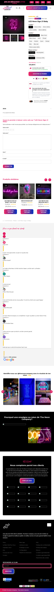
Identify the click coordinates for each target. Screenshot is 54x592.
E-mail (5, 158)
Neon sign (22, 542)
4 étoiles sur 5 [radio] (11, 130)
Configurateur (23, 550)
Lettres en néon (23, 545)
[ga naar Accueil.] (3, 220)
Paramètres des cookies (42, 557)
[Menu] (50, 8)
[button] (4, 233)
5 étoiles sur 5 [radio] (13, 130)
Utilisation (32, 55)
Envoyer (8, 571)
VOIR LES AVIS (27, 480)
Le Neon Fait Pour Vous (9, 545)
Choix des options (10, 211)
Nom (4, 152)
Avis (4, 550)
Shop (4, 542)
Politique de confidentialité (43, 545)
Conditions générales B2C (43, 552)
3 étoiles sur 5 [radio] (8, 130)
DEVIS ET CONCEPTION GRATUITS (36, 8)
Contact (5, 555)
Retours (38, 550)
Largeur (31, 24)
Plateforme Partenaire (25, 552)
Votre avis (6, 133)
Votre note (6, 127)
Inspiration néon (7, 547)
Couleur (31, 33)
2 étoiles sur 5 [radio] (6, 130)
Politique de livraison (41, 547)
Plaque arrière (33, 50)
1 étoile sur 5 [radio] (4, 130)
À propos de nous (7, 552)
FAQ (37, 542)
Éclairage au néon (24, 547)
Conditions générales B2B (43, 555)
